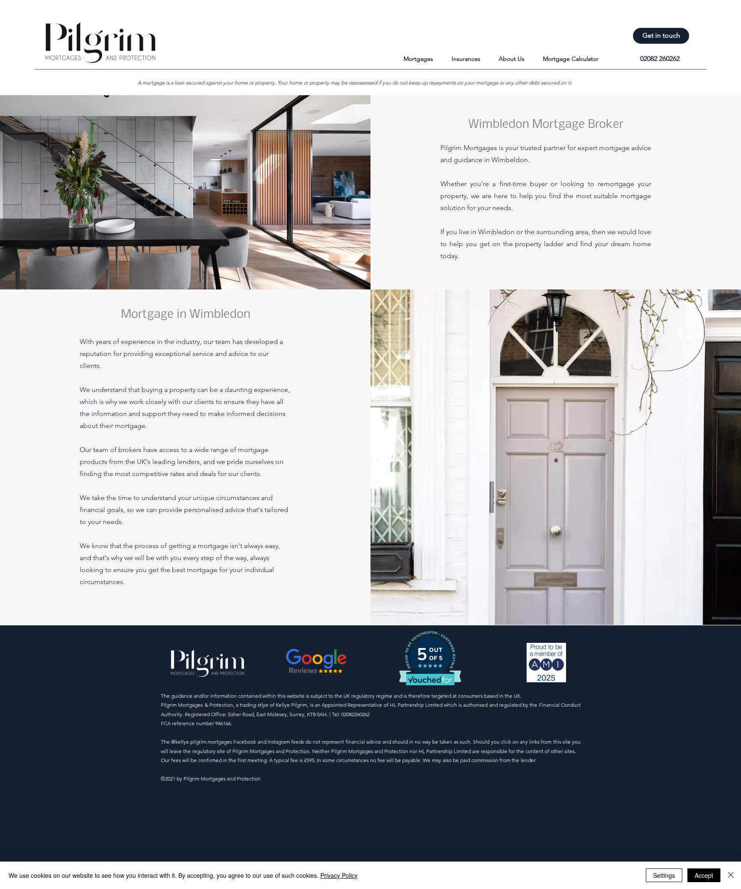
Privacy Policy (339, 875)
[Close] (731, 875)
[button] (423, 58)
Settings (664, 875)
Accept (704, 875)
